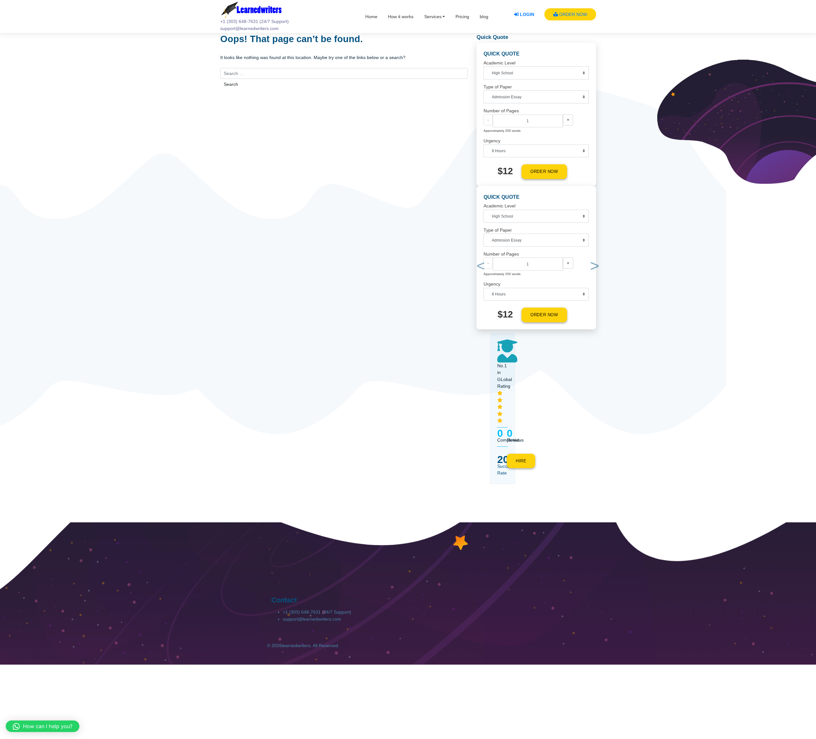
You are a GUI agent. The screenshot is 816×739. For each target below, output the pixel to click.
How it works (400, 16)
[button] (480, 267)
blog (484, 16)
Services (432, 16)
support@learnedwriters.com (312, 619)
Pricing (462, 16)
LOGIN (526, 14)
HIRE (521, 461)
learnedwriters (296, 645)
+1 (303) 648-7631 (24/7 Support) (317, 612)
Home (371, 16)
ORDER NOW (572, 14)
